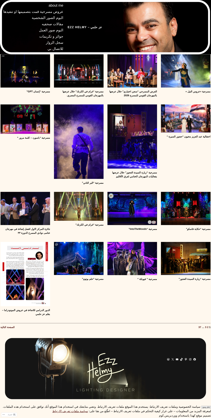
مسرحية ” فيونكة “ (147, 279)
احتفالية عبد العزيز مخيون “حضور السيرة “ (189, 136)
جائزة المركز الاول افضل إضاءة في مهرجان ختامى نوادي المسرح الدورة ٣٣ (27, 231)
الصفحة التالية (7, 327)
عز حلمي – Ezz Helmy (85, 27)
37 (199, 327)
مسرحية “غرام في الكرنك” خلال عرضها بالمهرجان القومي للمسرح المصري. (83, 93)
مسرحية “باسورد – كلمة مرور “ (33, 137)
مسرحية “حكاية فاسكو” (198, 229)
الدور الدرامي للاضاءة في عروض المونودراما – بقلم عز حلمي (26, 312)
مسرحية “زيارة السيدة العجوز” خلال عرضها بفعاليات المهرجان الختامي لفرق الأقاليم (134, 174)
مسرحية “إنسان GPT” (38, 91)
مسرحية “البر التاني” (93, 182)
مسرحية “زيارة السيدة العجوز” (195, 279)
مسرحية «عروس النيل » (198, 91)
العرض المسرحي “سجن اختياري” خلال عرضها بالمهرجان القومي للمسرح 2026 (133, 93)
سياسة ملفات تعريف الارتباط (70, 411)
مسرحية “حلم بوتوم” (93, 279)
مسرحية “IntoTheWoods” (143, 229)
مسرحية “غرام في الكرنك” (89, 224)
